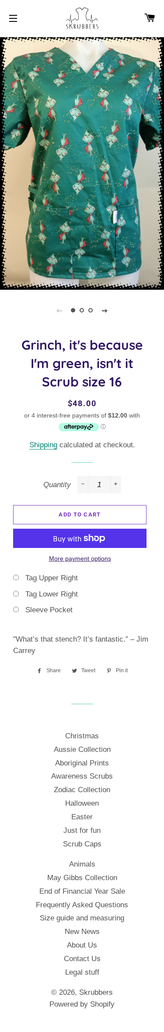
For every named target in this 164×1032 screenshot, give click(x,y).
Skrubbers (96, 992)
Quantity (57, 485)
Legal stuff (82, 972)
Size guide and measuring (82, 918)
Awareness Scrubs (82, 776)
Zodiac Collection (82, 790)
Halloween (82, 803)
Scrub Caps (82, 844)
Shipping (43, 445)
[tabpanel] (82, 162)
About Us (82, 945)
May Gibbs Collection (82, 878)
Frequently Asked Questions (82, 905)
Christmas (82, 736)
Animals (82, 864)
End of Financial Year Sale (82, 891)
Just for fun (82, 830)
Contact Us (82, 959)
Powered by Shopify (82, 1004)
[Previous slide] (59, 310)
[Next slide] (105, 310)
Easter (82, 817)
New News (82, 931)
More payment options (80, 558)
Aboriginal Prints (82, 763)
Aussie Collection (82, 749)
